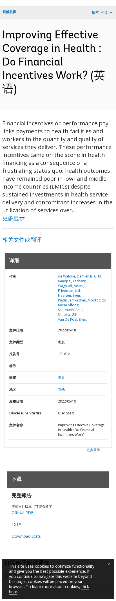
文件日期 (16, 330)
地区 (12, 389)
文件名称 (16, 425)
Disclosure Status (25, 413)
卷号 (12, 365)
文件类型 (16, 342)
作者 (12, 276)
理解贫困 (9, 11)
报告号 (14, 353)
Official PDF (22, 512)
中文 (104, 12)
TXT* (16, 524)
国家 (12, 377)
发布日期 (16, 401)
